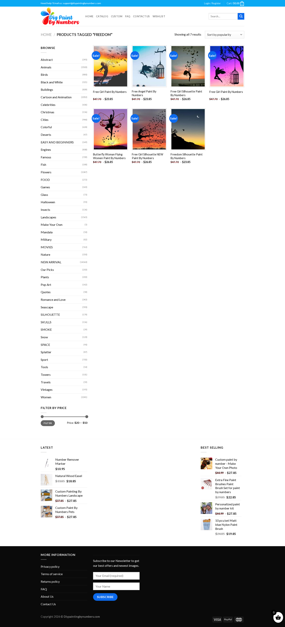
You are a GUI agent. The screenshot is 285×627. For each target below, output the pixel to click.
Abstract (47, 59)
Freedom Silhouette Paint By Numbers (187, 156)
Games (45, 187)
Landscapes (48, 217)
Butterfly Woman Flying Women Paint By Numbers (109, 156)
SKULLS (46, 322)
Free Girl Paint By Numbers (110, 91)
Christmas (47, 112)
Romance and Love (53, 299)
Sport (44, 359)
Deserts (46, 134)
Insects (45, 209)
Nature (45, 254)
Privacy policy (50, 566)
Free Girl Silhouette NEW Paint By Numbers (147, 156)
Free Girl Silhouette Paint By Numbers (186, 93)
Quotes (46, 292)
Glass (44, 194)
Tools (44, 367)
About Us (47, 596)
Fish (43, 164)
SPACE (45, 344)
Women (46, 397)
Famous (46, 157)
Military (46, 239)
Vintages (47, 389)
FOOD (45, 179)
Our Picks (47, 269)
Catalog (102, 16)
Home (89, 16)
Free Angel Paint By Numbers (144, 93)
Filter (48, 423)
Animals (46, 67)
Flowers (46, 172)
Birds (44, 74)
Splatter (46, 352)
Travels (46, 382)
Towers (46, 374)
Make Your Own (51, 224)
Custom (117, 16)
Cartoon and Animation (56, 97)
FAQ (127, 16)
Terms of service (52, 574)
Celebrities (48, 104)
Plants (45, 277)
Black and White (52, 82)
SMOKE (46, 329)
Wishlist (159, 16)
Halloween (48, 202)
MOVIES (47, 247)
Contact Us (141, 16)
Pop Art (46, 284)
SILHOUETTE (50, 314)
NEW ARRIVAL (51, 262)
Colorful (46, 127)
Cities (44, 119)
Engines (46, 149)
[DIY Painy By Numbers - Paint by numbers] (60, 16)
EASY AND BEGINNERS (57, 142)
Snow (44, 337)
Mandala (47, 232)
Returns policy (50, 581)
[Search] (241, 16)
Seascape (47, 307)
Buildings (47, 89)
